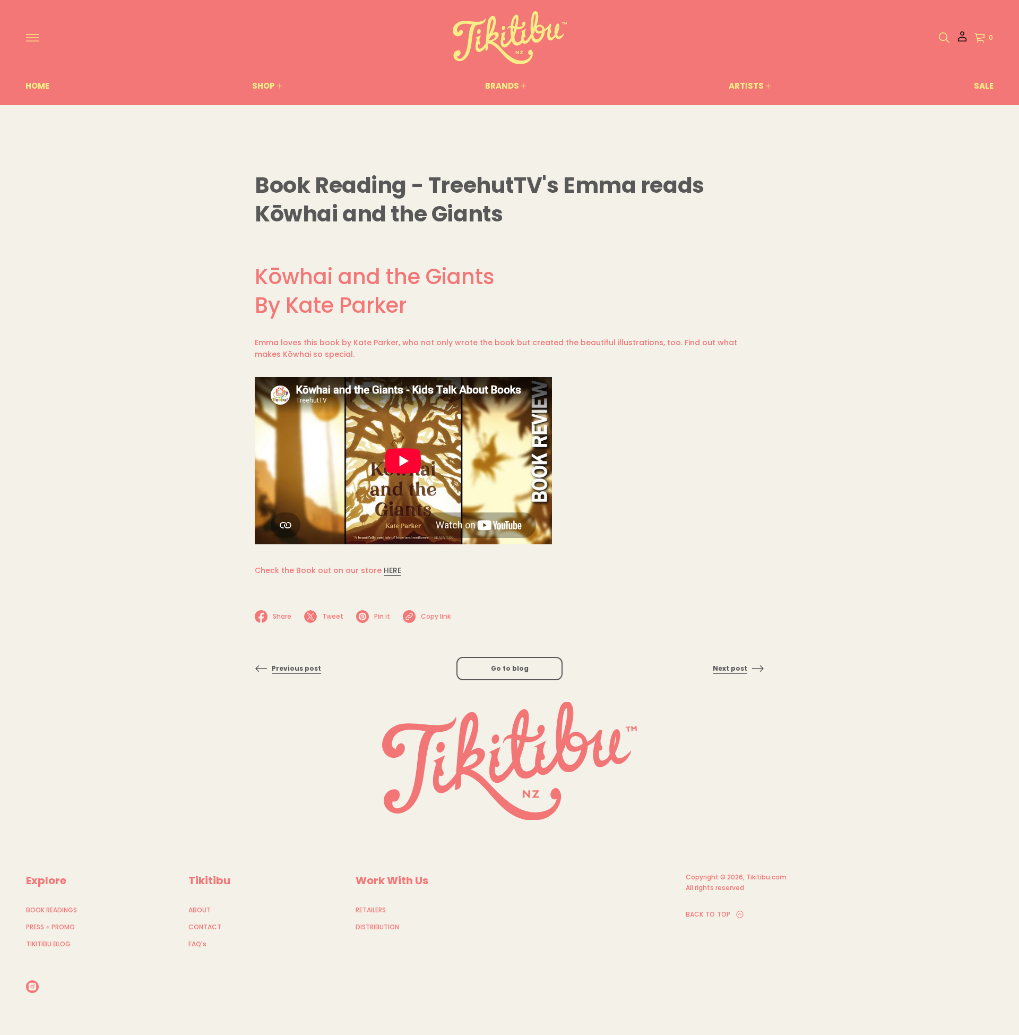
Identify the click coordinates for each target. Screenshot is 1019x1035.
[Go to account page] (962, 40)
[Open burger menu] (32, 37)
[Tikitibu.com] (510, 37)
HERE (392, 570)
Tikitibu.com (766, 877)
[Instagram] (32, 986)
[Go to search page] (944, 37)
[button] (944, 37)
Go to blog (510, 668)
